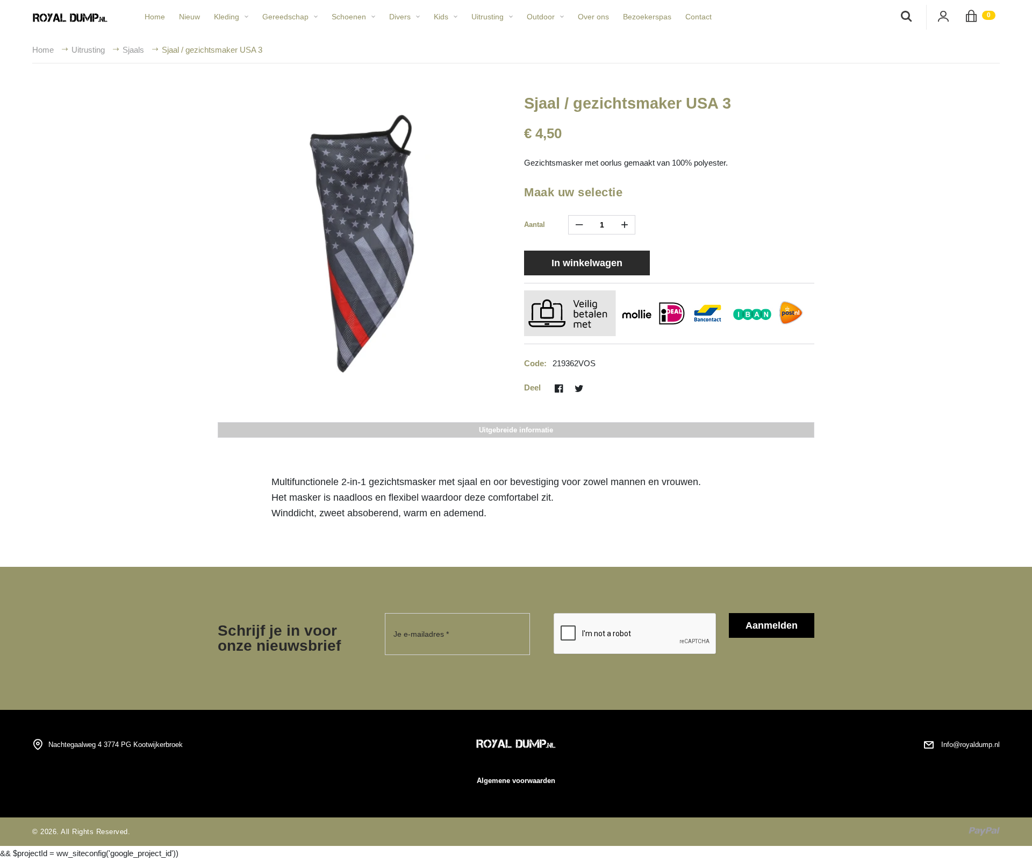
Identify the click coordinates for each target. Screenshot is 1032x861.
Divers (400, 16)
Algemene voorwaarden (516, 781)
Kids (441, 16)
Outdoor (541, 16)
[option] (363, 235)
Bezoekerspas (647, 16)
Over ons (593, 16)
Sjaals (133, 49)
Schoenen (349, 16)
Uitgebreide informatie (516, 430)
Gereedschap (285, 16)
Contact (698, 16)
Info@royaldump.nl (970, 745)
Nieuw (189, 16)
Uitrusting (487, 16)
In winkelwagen (586, 263)
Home (155, 16)
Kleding (226, 16)
